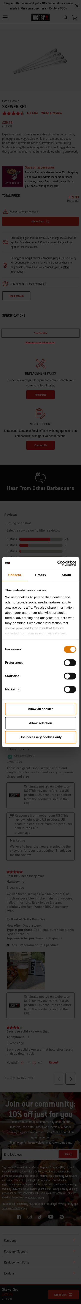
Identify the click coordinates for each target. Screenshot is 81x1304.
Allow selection (40, 723)
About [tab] (66, 575)
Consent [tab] (14, 575)
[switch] (70, 662)
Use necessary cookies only (41, 737)
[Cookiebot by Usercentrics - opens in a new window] (57, 563)
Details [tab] (40, 575)
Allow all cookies (40, 709)
